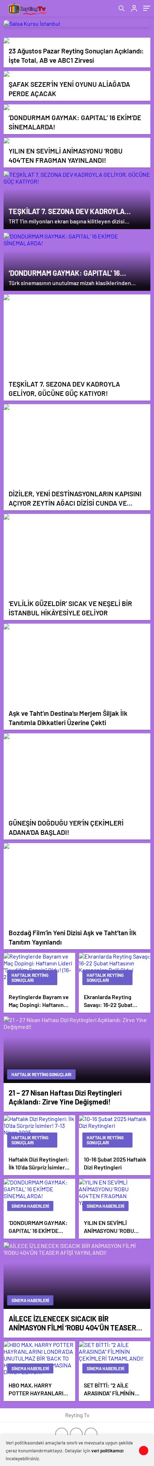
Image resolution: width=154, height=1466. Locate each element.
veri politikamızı (107, 1450)
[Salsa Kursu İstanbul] (77, 23)
